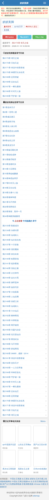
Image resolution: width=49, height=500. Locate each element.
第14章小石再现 (9, 168)
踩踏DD (3, 486)
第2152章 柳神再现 (10, 315)
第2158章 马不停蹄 (10, 344)
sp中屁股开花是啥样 (11, 444)
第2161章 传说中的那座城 (13, 358)
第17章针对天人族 (10, 183)
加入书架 (40, 37)
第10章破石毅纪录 (10, 149)
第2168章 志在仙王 (10, 81)
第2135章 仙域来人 (10, 235)
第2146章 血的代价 (10, 287)
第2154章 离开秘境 (10, 325)
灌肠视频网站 (5, 481)
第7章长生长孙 (8, 135)
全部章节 (25, 37)
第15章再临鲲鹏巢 (10, 173)
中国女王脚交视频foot (21, 481)
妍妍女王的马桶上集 (38, 478)
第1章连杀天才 (8, 107)
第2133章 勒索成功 (10, 225)
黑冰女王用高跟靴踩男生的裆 (14, 468)
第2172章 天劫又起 (10, 62)
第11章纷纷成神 (9, 154)
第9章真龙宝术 (8, 145)
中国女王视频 (15, 478)
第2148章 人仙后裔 (10, 296)
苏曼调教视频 (27, 484)
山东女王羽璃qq (25, 444)
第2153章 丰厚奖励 (10, 320)
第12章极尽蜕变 (9, 159)
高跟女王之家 (23, 468)
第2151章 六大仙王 (10, 310)
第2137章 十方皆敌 (10, 244)
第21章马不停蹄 (9, 202)
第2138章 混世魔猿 (10, 249)
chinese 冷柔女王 (41, 484)
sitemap (36, 495)
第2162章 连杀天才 (10, 362)
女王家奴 (25, 478)
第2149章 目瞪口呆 (10, 301)
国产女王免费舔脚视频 (11, 484)
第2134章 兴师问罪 (10, 230)
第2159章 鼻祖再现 (10, 348)
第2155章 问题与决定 (11, 329)
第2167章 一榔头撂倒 (11, 86)
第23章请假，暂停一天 (12, 211)
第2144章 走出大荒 (10, 277)
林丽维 (8, 26)
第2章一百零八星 (9, 112)
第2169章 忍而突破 (10, 77)
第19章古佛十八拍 (10, 192)
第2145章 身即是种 (10, 282)
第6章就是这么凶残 (10, 131)
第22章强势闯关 (9, 206)
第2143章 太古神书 (10, 273)
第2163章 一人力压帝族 (12, 367)
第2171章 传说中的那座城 (13, 67)
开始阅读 (10, 37)
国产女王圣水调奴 (41, 444)
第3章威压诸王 (8, 116)
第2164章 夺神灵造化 (11, 372)
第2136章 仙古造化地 (11, 239)
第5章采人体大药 (9, 126)
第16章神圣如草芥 (10, 178)
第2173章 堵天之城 (20, 42)
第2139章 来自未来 (10, 254)
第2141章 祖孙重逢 (10, 263)
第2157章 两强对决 (10, 339)
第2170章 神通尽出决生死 (13, 72)
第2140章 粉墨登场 (10, 258)
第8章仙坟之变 (8, 140)
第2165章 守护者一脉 (11, 96)
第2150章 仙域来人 (10, 306)
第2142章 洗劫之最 (10, 268)
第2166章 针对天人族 (11, 91)
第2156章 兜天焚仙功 (11, 334)
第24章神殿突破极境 (11, 216)
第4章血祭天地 (8, 121)
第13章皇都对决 (9, 164)
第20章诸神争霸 (9, 197)
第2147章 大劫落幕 (10, 291)
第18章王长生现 (9, 187)
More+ (43, 421)
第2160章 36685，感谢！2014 (15, 353)
